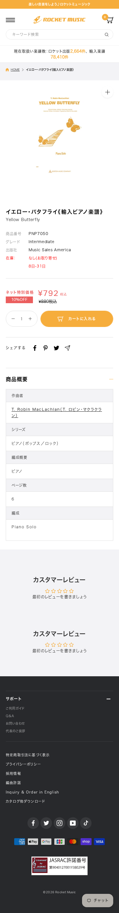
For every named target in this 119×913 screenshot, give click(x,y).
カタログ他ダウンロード (25, 801)
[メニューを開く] (10, 20)
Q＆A (10, 715)
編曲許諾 (13, 782)
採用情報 (13, 773)
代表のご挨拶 (15, 731)
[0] (109, 20)
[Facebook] (35, 348)
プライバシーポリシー (23, 764)
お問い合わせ (15, 723)
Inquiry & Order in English (32, 792)
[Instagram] (59, 823)
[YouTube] (73, 823)
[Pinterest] (45, 348)
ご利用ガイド (15, 708)
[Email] (67, 348)
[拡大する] (107, 92)
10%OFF (19, 300)
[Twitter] (56, 348)
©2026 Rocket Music (59, 892)
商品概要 (17, 379)
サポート (14, 699)
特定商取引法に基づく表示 (28, 755)
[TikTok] (86, 823)
